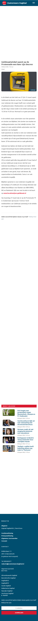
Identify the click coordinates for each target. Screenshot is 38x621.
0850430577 (7, 561)
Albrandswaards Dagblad (9, 575)
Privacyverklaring (7, 536)
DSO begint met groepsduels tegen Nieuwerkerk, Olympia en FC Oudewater (26, 413)
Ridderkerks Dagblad (7, 588)
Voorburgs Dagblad (7, 593)
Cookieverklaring (7, 533)
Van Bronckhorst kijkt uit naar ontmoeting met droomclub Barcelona (26, 422)
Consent (4, 541)
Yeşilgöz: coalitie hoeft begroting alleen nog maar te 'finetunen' (25, 448)
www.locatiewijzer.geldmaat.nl (15, 193)
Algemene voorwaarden (9, 538)
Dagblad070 (5, 583)
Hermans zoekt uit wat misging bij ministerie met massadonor (25, 431)
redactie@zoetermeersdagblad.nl (12, 564)
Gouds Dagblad (6, 585)
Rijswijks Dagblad (6, 591)
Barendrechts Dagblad (8, 578)
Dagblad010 (5, 580)
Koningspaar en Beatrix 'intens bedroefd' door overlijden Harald (25, 439)
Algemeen (4, 569)
